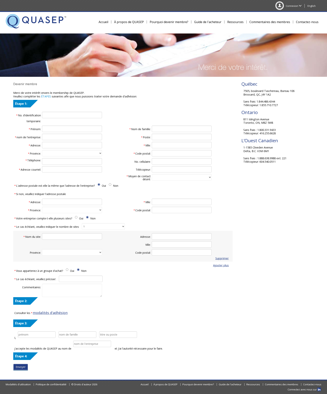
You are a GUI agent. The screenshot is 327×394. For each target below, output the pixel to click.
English (312, 6)
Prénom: (35, 129)
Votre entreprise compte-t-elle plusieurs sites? (43, 218)
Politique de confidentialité (51, 384)
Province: (34, 153)
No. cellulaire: (142, 161)
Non (115, 185)
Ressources (235, 21)
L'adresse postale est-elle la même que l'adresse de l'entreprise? (54, 185)
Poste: (146, 137)
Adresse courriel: (30, 169)
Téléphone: (33, 160)
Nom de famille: (140, 129)
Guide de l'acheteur (207, 21)
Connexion (292, 6)
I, (15, 338)
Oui (104, 185)
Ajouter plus (221, 265)
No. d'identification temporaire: (28, 118)
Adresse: (35, 145)
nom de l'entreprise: (28, 137)
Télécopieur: (143, 169)
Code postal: (142, 153)
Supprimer (222, 258)
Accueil (103, 21)
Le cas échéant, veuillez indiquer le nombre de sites (46, 226)
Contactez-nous (307, 21)
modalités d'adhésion (50, 312)
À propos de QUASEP (129, 21)
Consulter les (41, 312)
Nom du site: (32, 237)
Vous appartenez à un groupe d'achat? (38, 271)
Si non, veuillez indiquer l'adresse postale (40, 194)
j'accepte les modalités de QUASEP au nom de (42, 348)
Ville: (147, 145)
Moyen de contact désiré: (139, 178)
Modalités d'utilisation (18, 384)
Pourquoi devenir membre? (169, 21)
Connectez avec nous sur (302, 389)
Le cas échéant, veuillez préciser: (35, 279)
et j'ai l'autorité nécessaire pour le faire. (139, 348)
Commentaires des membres (269, 21)
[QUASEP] (36, 22)
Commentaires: (31, 287)
